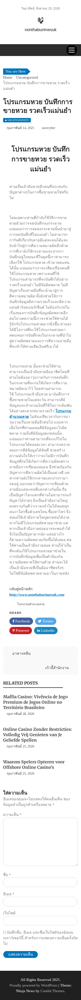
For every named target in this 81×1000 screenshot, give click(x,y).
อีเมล (8, 894)
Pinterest (22, 630)
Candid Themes (52, 991)
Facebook (22, 621)
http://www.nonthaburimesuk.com (36, 594)
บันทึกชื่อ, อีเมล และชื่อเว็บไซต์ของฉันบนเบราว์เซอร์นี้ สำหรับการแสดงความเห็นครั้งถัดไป (40, 938)
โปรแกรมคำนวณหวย (30, 604)
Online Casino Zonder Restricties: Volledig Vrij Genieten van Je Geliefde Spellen (37, 735)
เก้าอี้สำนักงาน (57, 668)
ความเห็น (12, 815)
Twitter (47, 621)
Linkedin (47, 630)
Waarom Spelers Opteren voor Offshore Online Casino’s (34, 764)
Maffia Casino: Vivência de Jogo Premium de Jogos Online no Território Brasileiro (35, 702)
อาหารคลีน (21, 653)
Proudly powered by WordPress (34, 985)
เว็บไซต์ (9, 913)
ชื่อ (7, 875)
